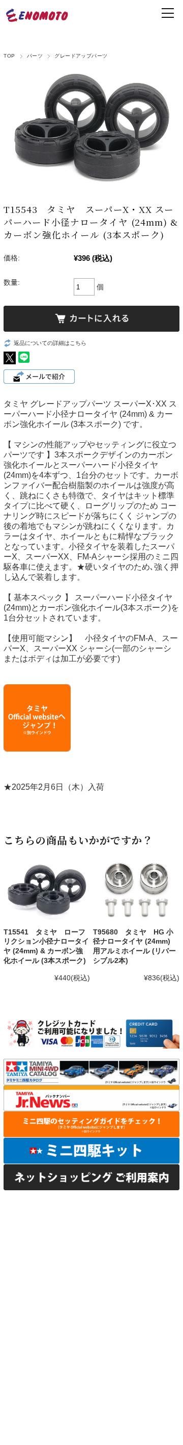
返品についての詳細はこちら (50, 343)
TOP (9, 56)
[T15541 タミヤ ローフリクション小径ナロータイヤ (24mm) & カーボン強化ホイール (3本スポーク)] (46, 890)
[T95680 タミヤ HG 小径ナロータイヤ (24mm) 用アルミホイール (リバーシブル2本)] (136, 890)
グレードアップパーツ (81, 56)
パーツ (35, 56)
